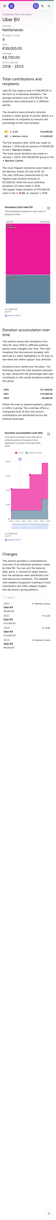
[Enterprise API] (36, 6)
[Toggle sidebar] (5, 6)
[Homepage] (11, 6)
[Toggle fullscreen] (48, 208)
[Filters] (49, 1214)
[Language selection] (42, 6)
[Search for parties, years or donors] (49, 6)
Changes (9, 554)
